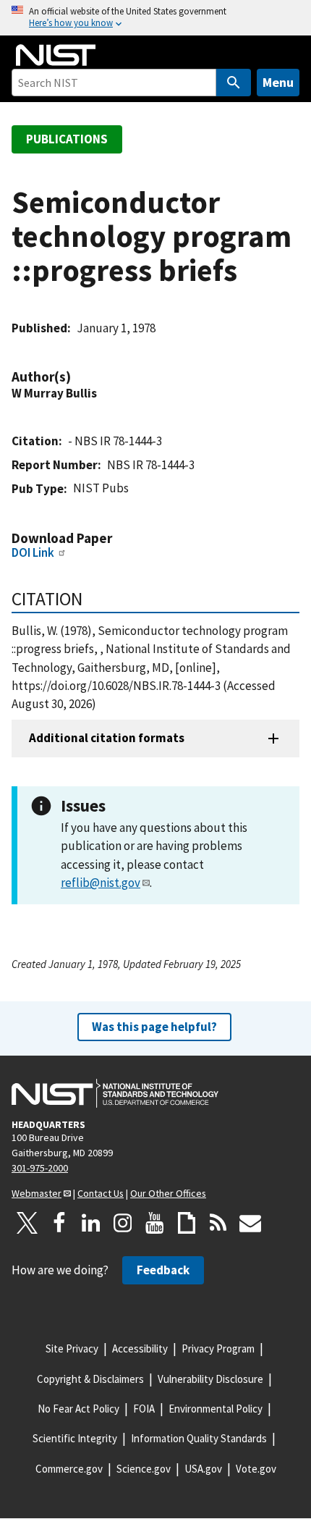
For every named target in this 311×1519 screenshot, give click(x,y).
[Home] (55, 55)
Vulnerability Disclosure (210, 1379)
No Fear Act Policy (78, 1408)
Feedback (163, 1270)
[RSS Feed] (218, 1223)
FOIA (144, 1408)
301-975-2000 (40, 1167)
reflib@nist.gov (100, 883)
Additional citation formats (106, 738)
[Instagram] (123, 1223)
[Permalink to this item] (78, 376)
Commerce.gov (69, 1469)
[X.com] (27, 1223)
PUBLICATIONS (67, 139)
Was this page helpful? (154, 1027)
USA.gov (203, 1469)
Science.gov (143, 1469)
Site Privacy (72, 1348)
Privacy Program (218, 1348)
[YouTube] (155, 1223)
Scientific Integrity (75, 1438)
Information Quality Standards (199, 1438)
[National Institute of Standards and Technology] (115, 1093)
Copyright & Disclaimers (90, 1379)
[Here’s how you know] (155, 17)
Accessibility (140, 1348)
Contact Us (100, 1193)
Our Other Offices (168, 1193)
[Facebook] (59, 1223)
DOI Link (33, 552)
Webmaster (36, 1193)
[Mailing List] (250, 1223)
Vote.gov (256, 1469)
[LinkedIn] (91, 1223)
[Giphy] (187, 1223)
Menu (278, 82)
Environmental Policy (216, 1408)
